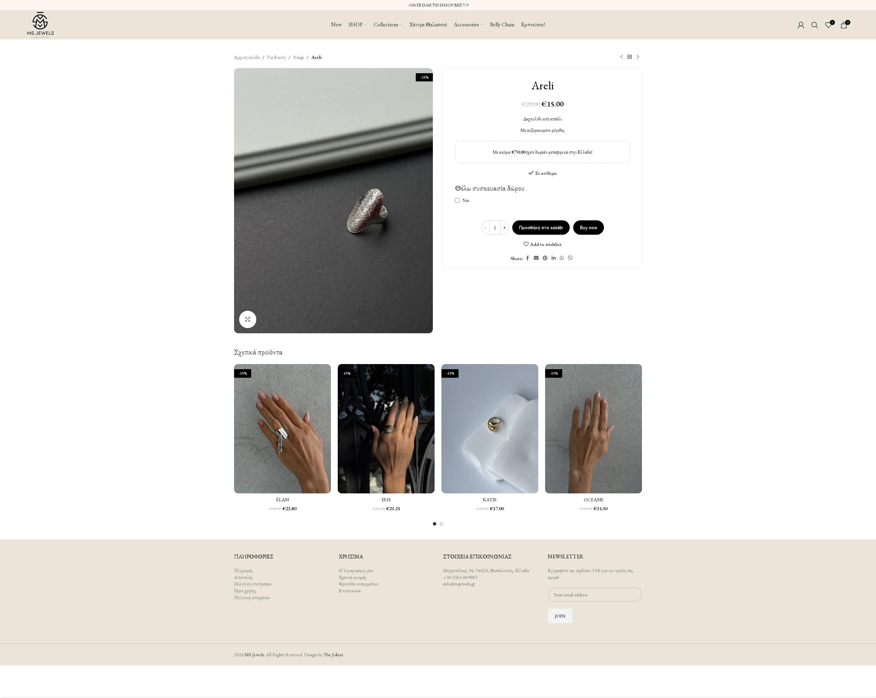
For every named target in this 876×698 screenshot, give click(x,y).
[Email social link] (536, 258)
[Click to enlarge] (247, 319)
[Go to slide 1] (434, 524)
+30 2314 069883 (460, 577)
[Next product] (638, 57)
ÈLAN (282, 499)
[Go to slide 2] (441, 524)
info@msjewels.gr (459, 584)
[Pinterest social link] (545, 258)
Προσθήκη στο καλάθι (541, 227)
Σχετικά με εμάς (352, 577)
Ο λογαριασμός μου (356, 570)
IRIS (386, 499)
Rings (298, 57)
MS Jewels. (255, 654)
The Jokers (333, 654)
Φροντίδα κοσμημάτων (358, 584)
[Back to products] (630, 57)
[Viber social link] (570, 258)
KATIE (490, 499)
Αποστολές (243, 577)
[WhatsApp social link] (562, 258)
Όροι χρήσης (245, 590)
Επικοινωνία (350, 590)
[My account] (801, 25)
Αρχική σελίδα (247, 57)
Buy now (588, 227)
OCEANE (594, 499)
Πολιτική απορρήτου (252, 597)
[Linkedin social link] (554, 258)
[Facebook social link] (528, 258)
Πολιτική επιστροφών (253, 584)
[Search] (815, 25)
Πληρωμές (243, 570)
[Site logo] (40, 24)
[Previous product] (621, 57)
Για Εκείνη (276, 57)
